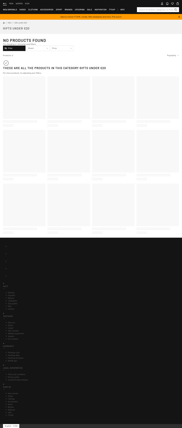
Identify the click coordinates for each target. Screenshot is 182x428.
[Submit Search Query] (175, 9)
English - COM (11, 426)
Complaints (12, 301)
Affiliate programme (16, 333)
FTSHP (112, 9)
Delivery (11, 293)
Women (19, 3)
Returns (11, 298)
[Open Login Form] (162, 3)
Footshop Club (14, 352)
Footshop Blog (13, 355)
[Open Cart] (177, 3)
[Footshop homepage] (91, 3)
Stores (10, 325)
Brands (68, 9)
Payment (11, 295)
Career (10, 328)
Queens (11, 336)
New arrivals (10, 9)
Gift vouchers (13, 331)
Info (122, 9)
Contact (11, 309)
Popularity (171, 55)
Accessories (46, 9)
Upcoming (80, 9)
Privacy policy (13, 377)
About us (11, 322)
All (5, 3)
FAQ (9, 306)
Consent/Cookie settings (18, 380)
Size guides (12, 303)
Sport (59, 9)
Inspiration (100, 9)
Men (11, 3)
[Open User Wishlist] (172, 3)
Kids (27, 3)
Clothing (33, 9)
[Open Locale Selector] (157, 3)
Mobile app (12, 361)
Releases (11, 410)
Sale (89, 9)
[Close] (179, 17)
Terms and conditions (16, 374)
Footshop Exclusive (15, 358)
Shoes (22, 9)
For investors (13, 339)
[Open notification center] (167, 3)
